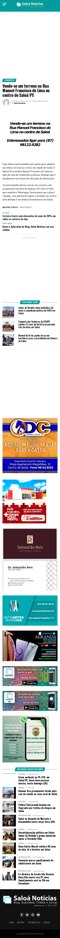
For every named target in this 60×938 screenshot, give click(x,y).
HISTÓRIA (20, 922)
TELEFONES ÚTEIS (34, 922)
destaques (26, 207)
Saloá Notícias (20, 103)
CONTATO (46, 922)
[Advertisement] (30, 46)
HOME (12, 922)
